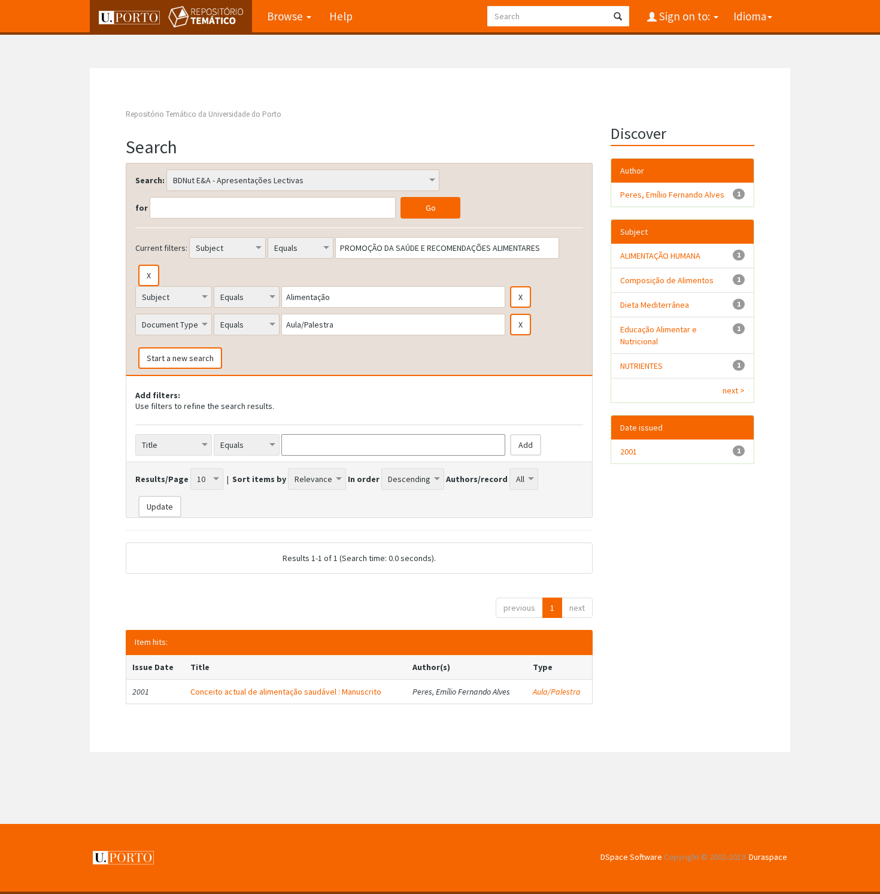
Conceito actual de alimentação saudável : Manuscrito (285, 691)
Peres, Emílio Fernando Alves (672, 194)
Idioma (749, 16)
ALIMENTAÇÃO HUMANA (660, 255)
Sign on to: (684, 16)
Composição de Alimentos (667, 280)
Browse (286, 16)
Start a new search (180, 358)
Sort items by (259, 479)
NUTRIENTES (641, 365)
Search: (150, 180)
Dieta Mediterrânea (654, 304)
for (141, 207)
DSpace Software (631, 856)
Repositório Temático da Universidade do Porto (203, 114)
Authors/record (477, 479)
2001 (628, 451)
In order (364, 479)
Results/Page (162, 479)
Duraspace (768, 856)
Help (341, 16)
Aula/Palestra (557, 691)
